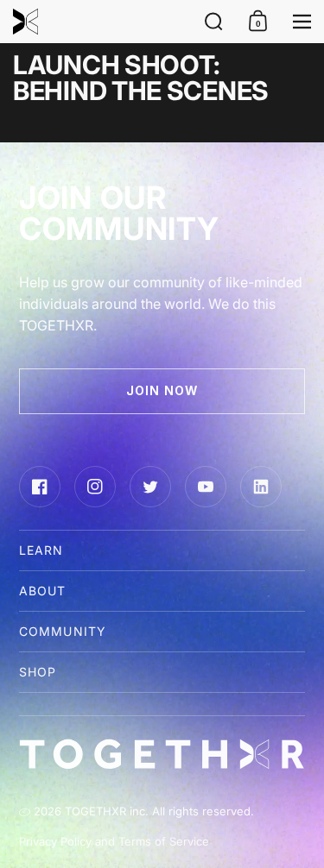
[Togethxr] (96, 22)
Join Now (162, 390)
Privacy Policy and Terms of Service (114, 841)
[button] (214, 21)
